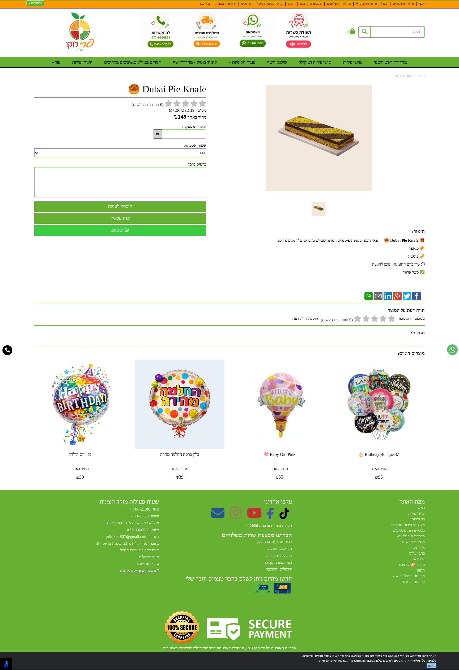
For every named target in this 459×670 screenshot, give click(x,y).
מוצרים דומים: (411, 353)
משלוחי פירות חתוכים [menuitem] (373, 4)
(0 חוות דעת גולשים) (337, 320)
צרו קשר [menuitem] (204, 4)
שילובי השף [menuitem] (277, 62)
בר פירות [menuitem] (418, 519)
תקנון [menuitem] (291, 4)
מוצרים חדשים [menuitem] (413, 542)
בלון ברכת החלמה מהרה (179, 454)
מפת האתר (412, 502)
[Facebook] (416, 295)
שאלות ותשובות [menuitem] (225, 4)
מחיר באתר (197, 117)
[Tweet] (407, 295)
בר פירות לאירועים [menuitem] (339, 4)
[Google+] (397, 295)
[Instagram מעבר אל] (235, 516)
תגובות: (418, 332)
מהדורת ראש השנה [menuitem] (390, 62)
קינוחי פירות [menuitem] (82, 62)
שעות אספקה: (195, 145)
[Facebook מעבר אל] (270, 516)
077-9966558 (138, 530)
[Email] (378, 295)
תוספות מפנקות (402, 76)
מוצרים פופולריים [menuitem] (411, 536)
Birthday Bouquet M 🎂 (379, 454)
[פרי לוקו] (80, 32)
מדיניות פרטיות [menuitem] (413, 582)
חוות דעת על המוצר (406, 310)
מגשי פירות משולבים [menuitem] (409, 530)
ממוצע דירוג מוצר (358, 319)
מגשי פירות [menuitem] (352, 62)
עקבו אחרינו (278, 502)
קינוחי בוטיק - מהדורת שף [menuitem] (195, 62)
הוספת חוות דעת (305, 318)
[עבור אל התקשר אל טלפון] (7, 350)
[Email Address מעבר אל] (217, 516)
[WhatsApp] (368, 295)
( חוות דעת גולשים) (148, 104)
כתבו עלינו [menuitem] (417, 553)
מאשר (431, 665)
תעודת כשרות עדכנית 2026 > (269, 526)
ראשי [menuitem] (422, 4)
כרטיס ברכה (197, 164)
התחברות (36, 3)
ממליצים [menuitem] (316, 4)
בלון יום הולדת (80, 454)
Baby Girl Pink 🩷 (279, 454)
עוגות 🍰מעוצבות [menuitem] (411, 565)
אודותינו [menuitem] (246, 4)
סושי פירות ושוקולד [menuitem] (315, 62)
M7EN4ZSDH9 (181, 110)
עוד (58, 62)
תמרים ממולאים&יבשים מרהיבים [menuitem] (132, 62)
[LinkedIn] (388, 295)
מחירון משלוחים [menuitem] (403, 4)
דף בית (420, 76)
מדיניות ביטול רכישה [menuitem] (270, 4)
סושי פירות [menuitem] (416, 513)
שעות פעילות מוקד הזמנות (129, 502)
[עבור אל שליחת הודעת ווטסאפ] (452, 349)
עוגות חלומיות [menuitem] (243, 62)
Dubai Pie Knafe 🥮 (167, 89)
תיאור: (418, 231)
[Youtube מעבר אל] (254, 516)
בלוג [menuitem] (302, 4)
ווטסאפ (118, 230)
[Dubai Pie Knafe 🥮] (319, 209)
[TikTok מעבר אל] (284, 516)
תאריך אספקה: (194, 126)
